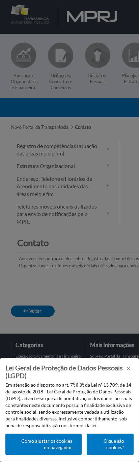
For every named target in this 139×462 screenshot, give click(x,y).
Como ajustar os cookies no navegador (46, 444)
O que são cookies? (114, 444)
